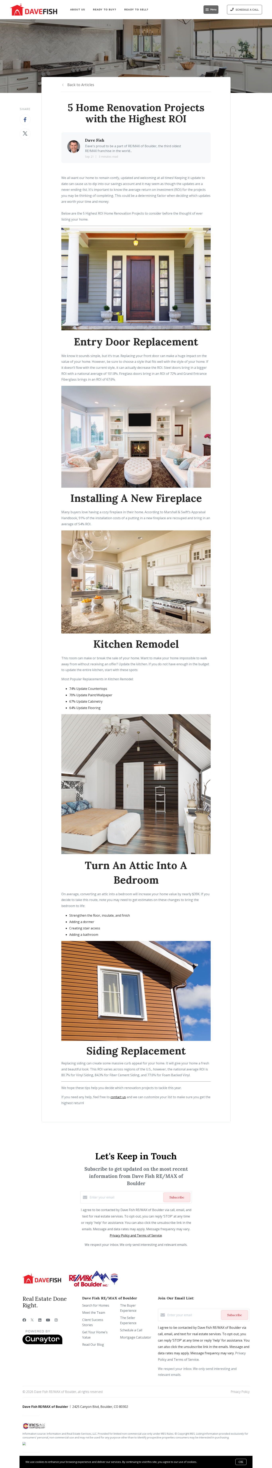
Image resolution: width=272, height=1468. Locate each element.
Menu (213, 9)
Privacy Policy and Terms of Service (136, 1235)
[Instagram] (56, 1320)
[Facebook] (24, 1320)
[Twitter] (32, 1320)
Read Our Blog (93, 1344)
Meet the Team (93, 1312)
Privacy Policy (240, 1391)
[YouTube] (48, 1320)
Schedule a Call (131, 1330)
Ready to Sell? (136, 9)
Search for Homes (95, 1305)
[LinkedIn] (39, 1320)
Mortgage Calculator (135, 1337)
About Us (77, 9)
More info (203, 1462)
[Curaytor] (42, 1343)
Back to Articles (80, 84)
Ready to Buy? (104, 9)
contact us (118, 1097)
